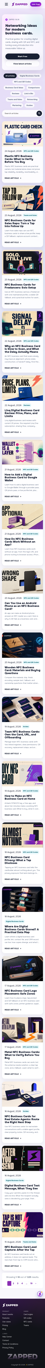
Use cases (6, 1322)
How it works (7, 1314)
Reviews (15, 93)
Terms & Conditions (10, 1344)
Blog (4, 1329)
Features (5, 1318)
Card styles (28, 1314)
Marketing (16, 105)
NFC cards (28, 1322)
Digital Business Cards (29, 76)
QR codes (28, 1318)
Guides (29, 105)
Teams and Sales (15, 99)
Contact (5, 1340)
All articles (10, 76)
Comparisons (34, 88)
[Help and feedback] (40, 1294)
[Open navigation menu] (6, 4)
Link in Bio (28, 93)
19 (31, 1283)
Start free (22, 56)
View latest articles (22, 64)
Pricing (5, 1325)
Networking (32, 99)
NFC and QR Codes (22, 82)
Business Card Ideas (14, 88)
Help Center (7, 1337)
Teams (26, 1325)
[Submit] (39, 113)
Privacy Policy (8, 1348)
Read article (12, 178)
